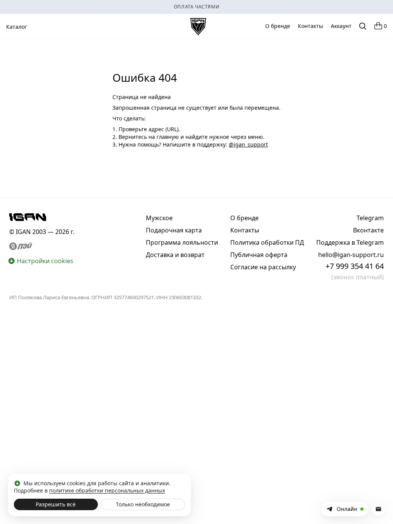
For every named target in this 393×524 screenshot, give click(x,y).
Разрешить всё (56, 504)
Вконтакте (368, 230)
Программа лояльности (182, 242)
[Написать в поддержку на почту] (378, 509)
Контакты (310, 26)
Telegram (370, 218)
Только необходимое (143, 504)
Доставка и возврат (175, 254)
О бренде (277, 26)
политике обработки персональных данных (107, 490)
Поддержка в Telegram (350, 242)
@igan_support (248, 144)
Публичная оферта (258, 254)
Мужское (159, 218)
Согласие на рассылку (263, 267)
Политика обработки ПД (267, 242)
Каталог (16, 26)
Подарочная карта (174, 230)
